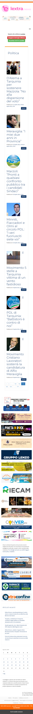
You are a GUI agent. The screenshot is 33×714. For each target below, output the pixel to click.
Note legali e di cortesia (26, 700)
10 (3, 662)
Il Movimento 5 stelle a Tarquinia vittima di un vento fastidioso (16, 268)
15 (23, 662)
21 (19, 665)
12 (11, 662)
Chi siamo (15, 698)
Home (9, 698)
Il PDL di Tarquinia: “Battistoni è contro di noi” (16, 312)
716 (19, 384)
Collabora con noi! (23, 698)
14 (19, 662)
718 (7, 386)
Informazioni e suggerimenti (11, 700)
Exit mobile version (16, 712)
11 (7, 662)
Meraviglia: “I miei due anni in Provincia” (16, 136)
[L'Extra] (16, 8)
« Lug (4, 673)
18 (7, 665)
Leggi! (23, 108)
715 (15, 384)
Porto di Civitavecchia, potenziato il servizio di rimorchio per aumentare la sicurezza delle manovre (16, 638)
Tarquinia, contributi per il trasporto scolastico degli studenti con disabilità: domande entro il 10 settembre (15, 620)
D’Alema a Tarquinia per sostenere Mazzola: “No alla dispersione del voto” (16, 89)
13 (15, 662)
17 (3, 665)
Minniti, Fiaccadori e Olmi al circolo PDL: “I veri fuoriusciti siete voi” (16, 229)
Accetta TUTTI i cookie (16, 40)
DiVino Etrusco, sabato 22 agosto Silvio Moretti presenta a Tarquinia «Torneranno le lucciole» (16, 631)
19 (11, 665)
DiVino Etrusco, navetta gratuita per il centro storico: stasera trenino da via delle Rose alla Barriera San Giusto (16, 614)
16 (27, 662)
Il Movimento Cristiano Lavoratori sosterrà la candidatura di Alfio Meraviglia (16, 356)
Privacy (21, 703)
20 (15, 665)
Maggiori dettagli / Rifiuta (16, 38)
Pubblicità (15, 703)
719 (11, 386)
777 (18, 386)
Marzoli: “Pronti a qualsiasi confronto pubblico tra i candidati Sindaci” (16, 181)
